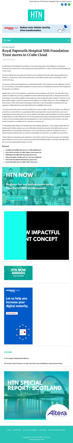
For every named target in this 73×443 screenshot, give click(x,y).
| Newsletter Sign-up (54, 1)
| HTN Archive (43, 1)
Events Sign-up (34, 1)
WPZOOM (40, 439)
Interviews (42, 430)
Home (9, 430)
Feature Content (8, 47)
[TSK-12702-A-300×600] (18, 316)
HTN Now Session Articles (56, 430)
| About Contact (66, 1)
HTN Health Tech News (42, 437)
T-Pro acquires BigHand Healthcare (16, 358)
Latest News (17, 430)
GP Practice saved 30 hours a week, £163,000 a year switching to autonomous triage (33, 363)
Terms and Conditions (30, 430)
